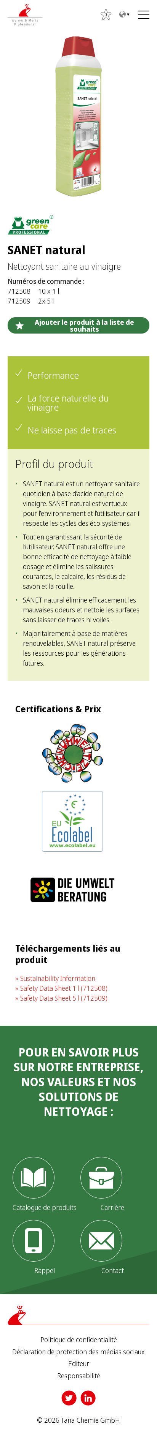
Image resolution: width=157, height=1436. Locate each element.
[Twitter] (69, 1398)
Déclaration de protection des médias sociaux (78, 1352)
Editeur (78, 1364)
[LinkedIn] (88, 1398)
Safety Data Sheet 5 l (63, 998)
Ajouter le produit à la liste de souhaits (84, 326)
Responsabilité (78, 1376)
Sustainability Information (57, 978)
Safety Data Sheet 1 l (63, 988)
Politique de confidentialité (78, 1340)
